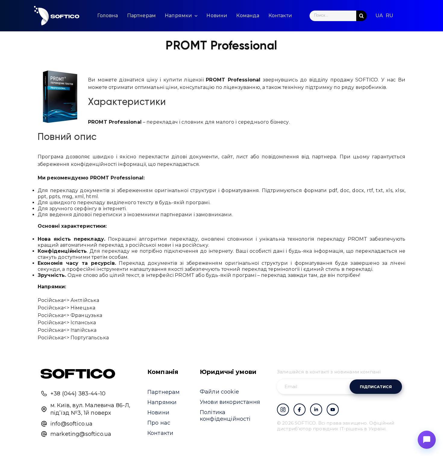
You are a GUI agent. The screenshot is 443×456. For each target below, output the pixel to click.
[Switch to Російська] (389, 16)
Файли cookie (219, 391)
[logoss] (56, 15)
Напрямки (162, 402)
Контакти (160, 433)
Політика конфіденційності (225, 415)
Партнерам (163, 392)
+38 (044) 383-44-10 (77, 393)
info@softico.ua (71, 423)
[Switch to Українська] (379, 16)
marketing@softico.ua (80, 434)
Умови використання (230, 402)
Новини (158, 412)
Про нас (158, 423)
